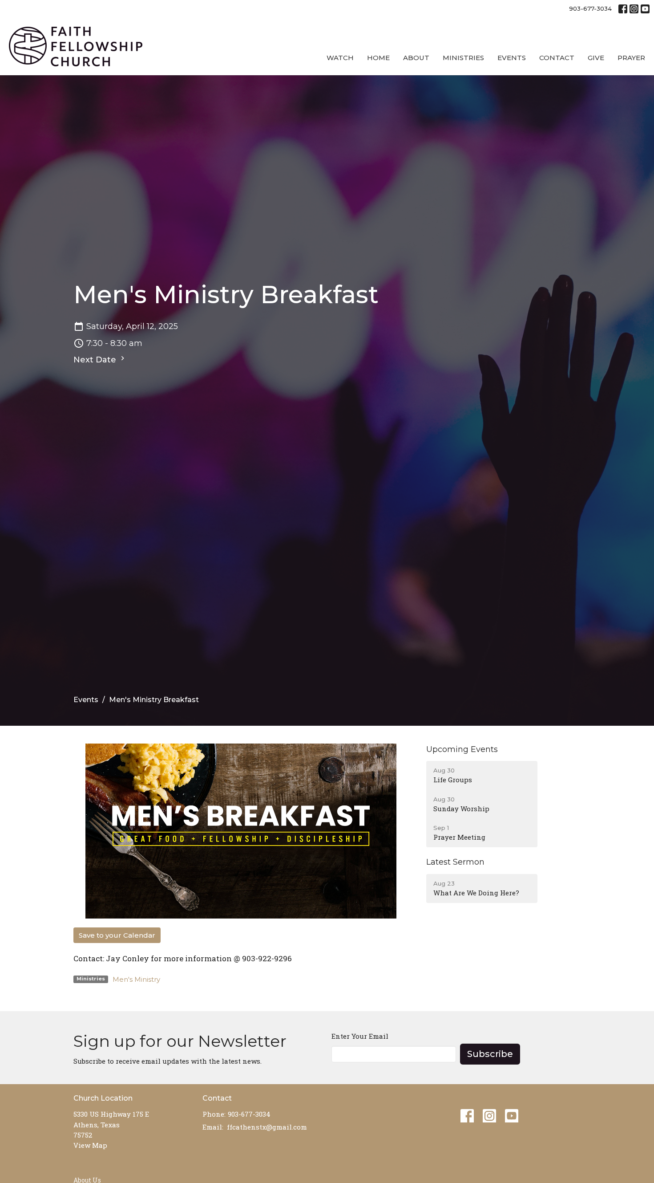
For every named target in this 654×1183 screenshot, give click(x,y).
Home (378, 57)
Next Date (95, 360)
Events (511, 57)
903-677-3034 (590, 8)
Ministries (463, 57)
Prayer (631, 57)
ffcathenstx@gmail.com (267, 1126)
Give (596, 57)
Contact (556, 57)
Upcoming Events (462, 749)
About (416, 57)
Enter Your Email (359, 1036)
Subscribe (490, 1054)
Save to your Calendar (117, 935)
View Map (90, 1145)
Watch (340, 57)
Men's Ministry (136, 979)
